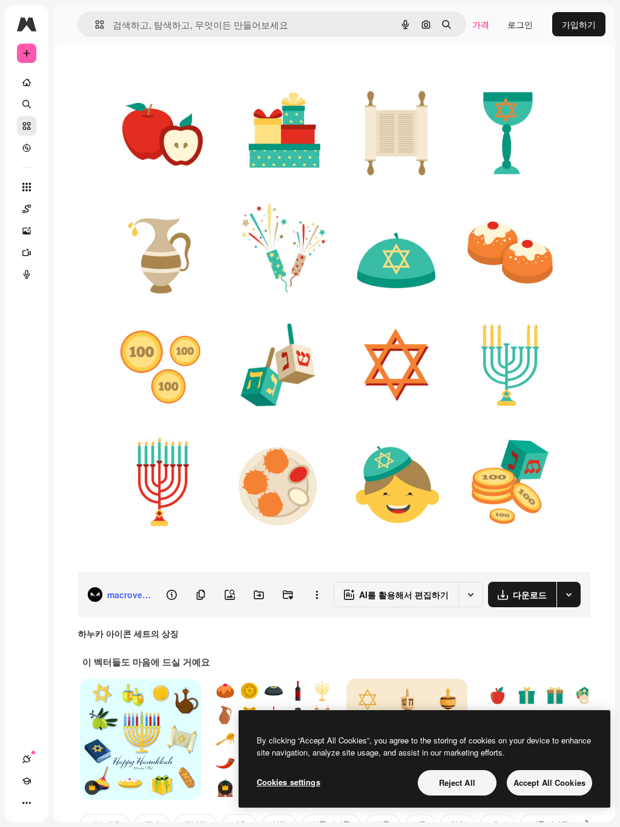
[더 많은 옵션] (317, 594)
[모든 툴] (26, 187)
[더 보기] (26, 802)
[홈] (26, 82)
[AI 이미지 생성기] (26, 230)
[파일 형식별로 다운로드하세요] (568, 594)
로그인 (520, 24)
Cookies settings (288, 782)
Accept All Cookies (549, 782)
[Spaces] (26, 209)
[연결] (26, 759)
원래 (147, 71)
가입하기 (579, 24)
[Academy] (26, 781)
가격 (480, 24)
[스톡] (26, 126)
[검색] (26, 104)
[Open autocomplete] (94, 24)
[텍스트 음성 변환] (26, 274)
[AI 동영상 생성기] (26, 252)
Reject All (457, 782)
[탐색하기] (26, 147)
